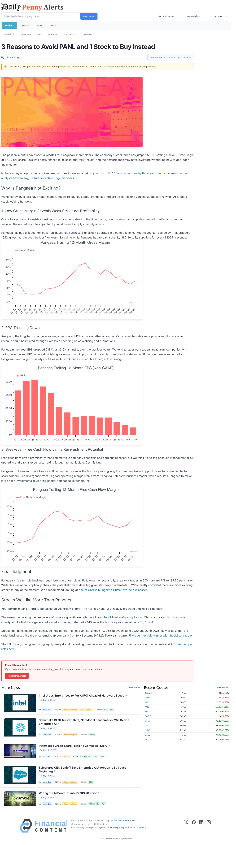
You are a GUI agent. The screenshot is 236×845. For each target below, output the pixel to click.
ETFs (39, 25)
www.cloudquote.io (125, 820)
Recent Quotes (166, 16)
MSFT (147, 725)
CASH (82, 756)
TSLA (147, 739)
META (147, 720)
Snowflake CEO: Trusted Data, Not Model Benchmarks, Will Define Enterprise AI (84, 721)
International (69, 34)
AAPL (147, 702)
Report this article (17, 676)
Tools (54, 25)
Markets (9, 25)
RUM (103, 804)
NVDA (97, 804)
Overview (26, 34)
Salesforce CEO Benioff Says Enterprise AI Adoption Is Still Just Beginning (82, 769)
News (39, 34)
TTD (111, 709)
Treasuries (86, 34)
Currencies (52, 34)
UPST (102, 756)
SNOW (91, 735)
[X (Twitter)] (186, 826)
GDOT (89, 756)
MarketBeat (47, 709)
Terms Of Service (137, 827)
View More (134, 687)
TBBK (96, 756)
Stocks (25, 25)
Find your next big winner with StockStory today (160, 635)
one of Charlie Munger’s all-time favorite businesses (113, 590)
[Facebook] (193, 826)
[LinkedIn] (201, 826)
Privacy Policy (117, 827)
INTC (106, 709)
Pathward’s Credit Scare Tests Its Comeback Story (74, 745)
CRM (91, 782)
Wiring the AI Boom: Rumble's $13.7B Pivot (69, 793)
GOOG (148, 716)
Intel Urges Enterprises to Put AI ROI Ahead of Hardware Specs (83, 695)
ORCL (147, 734)
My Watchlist (194, 16)
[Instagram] (208, 826)
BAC (147, 711)
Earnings (89, 709)
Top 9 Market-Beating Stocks (123, 617)
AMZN (147, 697)
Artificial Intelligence (70, 709)
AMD (91, 804)
